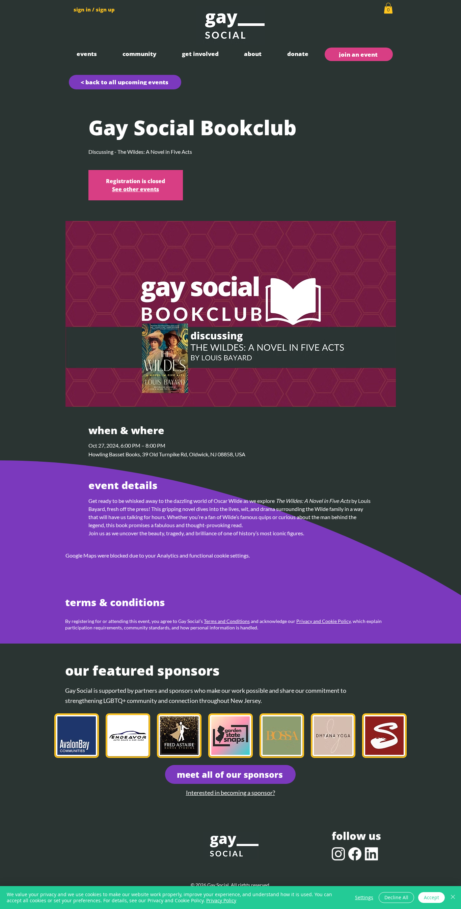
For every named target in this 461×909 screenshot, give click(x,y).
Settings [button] (364, 897)
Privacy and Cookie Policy (323, 621)
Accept (431, 897)
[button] (86, 54)
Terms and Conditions (227, 621)
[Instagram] (338, 853)
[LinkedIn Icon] (371, 853)
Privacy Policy (221, 900)
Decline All (396, 897)
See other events (135, 189)
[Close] (453, 897)
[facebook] (354, 853)
